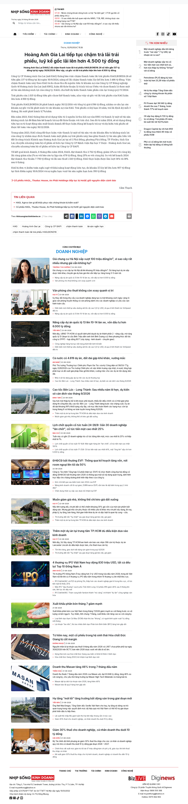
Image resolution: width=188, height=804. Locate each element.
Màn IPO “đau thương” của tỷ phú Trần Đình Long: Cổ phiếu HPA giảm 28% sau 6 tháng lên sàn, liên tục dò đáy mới (91, 588)
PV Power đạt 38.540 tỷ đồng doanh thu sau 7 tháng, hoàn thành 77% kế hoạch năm (158, 106)
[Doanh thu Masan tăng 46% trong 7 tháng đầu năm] (30, 678)
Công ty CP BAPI (53, 226)
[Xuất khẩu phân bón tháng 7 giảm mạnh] (30, 615)
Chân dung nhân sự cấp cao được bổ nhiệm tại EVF (75, 491)
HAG (15, 226)
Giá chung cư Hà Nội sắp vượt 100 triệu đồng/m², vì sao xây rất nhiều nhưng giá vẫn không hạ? (92, 261)
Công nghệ (96, 34)
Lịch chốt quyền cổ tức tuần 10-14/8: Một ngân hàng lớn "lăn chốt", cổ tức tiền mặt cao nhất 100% (91, 445)
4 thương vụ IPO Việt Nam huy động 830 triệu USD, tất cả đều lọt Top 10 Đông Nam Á (91, 564)
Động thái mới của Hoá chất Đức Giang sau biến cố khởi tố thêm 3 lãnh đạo (85, 654)
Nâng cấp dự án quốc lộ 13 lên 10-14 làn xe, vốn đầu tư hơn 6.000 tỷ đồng (84, 278)
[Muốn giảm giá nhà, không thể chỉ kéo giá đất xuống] (30, 511)
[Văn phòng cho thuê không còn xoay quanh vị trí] (30, 302)
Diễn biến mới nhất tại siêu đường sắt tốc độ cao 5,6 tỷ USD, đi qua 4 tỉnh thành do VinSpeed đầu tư (92, 309)
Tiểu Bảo (56, 330)
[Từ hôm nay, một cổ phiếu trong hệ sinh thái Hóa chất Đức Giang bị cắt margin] (30, 647)
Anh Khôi (57, 571)
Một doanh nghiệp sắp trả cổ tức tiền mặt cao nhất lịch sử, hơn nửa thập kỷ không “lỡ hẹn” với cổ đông (159, 66)
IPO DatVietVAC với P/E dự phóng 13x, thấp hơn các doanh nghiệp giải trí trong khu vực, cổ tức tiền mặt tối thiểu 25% (92, 582)
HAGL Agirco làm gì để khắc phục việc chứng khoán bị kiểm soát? (47, 202)
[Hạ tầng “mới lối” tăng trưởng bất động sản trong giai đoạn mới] (30, 710)
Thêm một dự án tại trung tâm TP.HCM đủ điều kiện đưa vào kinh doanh (83, 413)
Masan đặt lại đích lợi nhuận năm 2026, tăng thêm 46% (77, 681)
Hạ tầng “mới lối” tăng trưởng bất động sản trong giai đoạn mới (92, 698)
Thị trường (81, 771)
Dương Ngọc (58, 643)
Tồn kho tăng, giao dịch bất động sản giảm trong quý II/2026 (79, 550)
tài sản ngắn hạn (95, 226)
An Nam (56, 362)
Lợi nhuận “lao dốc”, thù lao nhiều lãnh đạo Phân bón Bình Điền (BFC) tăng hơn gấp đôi (90, 624)
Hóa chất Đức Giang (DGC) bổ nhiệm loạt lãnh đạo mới (76, 657)
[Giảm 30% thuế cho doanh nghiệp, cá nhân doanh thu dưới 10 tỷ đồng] (30, 741)
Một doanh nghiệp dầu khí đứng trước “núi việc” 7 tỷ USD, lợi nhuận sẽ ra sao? (159, 52)
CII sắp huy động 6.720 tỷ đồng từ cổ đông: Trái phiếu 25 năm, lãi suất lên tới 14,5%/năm (158, 119)
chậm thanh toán (74, 226)
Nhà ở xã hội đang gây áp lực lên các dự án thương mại (77, 378)
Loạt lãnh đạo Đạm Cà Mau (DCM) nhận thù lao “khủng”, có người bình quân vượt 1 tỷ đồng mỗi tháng (91, 619)
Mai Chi (56, 433)
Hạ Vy (55, 295)
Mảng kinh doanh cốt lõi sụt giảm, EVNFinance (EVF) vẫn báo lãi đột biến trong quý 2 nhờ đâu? (90, 486)
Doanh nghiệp (72, 43)
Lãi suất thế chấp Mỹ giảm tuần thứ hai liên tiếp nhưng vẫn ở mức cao (83, 716)
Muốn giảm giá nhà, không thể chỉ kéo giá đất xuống (76, 417)
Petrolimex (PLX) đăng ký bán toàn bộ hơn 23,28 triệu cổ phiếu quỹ (159, 81)
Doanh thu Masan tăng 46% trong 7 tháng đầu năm (85, 666)
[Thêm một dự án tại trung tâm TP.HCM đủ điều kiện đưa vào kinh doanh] (30, 542)
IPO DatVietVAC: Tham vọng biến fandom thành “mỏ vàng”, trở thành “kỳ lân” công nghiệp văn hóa (92, 594)
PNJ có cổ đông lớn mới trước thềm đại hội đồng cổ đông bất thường (158, 145)
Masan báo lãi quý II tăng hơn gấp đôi (70, 685)
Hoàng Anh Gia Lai (31, 226)
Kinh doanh (72, 34)
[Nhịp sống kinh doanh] (32, 778)
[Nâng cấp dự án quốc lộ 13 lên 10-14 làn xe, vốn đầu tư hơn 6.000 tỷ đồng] (30, 334)
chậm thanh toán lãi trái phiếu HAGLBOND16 (35, 232)
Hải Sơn (56, 738)
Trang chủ (65, 771)
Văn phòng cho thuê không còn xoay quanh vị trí (74, 281)
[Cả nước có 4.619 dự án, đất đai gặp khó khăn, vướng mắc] (30, 369)
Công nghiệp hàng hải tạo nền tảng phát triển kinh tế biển (78, 344)
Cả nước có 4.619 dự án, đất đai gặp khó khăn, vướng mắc (89, 358)
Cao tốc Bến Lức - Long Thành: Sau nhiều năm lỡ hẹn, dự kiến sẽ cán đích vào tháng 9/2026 (92, 381)
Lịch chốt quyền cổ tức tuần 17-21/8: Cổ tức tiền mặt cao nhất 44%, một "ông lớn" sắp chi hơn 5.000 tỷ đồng (92, 450)
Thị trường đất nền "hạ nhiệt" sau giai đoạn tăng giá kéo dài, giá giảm (82, 517)
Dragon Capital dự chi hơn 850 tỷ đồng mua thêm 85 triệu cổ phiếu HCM (158, 132)
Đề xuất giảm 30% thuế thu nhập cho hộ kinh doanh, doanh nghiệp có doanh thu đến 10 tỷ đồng (91, 755)
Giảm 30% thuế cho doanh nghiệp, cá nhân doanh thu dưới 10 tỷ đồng (83, 719)
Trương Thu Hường (62, 267)
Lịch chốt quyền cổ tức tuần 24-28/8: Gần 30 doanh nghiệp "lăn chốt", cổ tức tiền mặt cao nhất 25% (90, 427)
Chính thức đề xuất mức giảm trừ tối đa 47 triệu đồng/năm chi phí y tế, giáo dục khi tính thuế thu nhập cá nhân (91, 750)
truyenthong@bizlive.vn (25, 787)
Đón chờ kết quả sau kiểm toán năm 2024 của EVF (75, 482)
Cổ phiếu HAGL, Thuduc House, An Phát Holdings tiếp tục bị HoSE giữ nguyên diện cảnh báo (64, 180)
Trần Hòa (57, 671)
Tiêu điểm (29, 34)
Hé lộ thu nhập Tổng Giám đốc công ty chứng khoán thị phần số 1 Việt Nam (158, 93)
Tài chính (50, 34)
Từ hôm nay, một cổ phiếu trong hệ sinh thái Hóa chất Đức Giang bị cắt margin (89, 637)
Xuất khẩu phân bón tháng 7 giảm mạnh (77, 603)
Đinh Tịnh (57, 398)
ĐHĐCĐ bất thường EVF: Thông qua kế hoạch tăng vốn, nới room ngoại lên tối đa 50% (90, 462)
